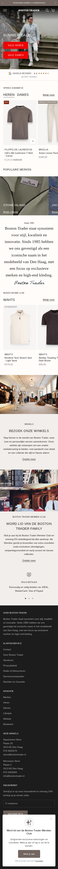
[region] (29, 583)
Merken (7, 697)
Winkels (7, 718)
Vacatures (8, 660)
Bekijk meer (49, 95)
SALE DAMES (16, 55)
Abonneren (15, 814)
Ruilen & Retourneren (14, 671)
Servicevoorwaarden (13, 676)
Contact (7, 649)
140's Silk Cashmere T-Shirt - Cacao (19, 154)
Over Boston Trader (13, 654)
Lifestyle (7, 713)
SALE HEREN (15, 45)
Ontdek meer (29, 459)
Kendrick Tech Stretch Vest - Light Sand (18, 359)
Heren (9, 94)
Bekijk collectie (10, 212)
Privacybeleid (10, 665)
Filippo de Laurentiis (18, 149)
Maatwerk (8, 724)
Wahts (9, 354)
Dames (23, 94)
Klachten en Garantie (14, 681)
